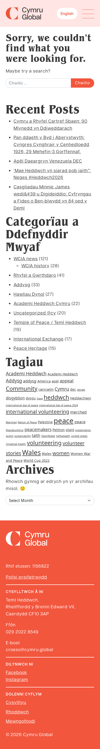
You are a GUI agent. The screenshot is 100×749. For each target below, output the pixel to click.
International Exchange (39, 339)
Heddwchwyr (80, 398)
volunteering (44, 443)
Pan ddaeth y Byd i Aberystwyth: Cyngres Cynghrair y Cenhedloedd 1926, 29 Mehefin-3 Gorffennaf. (51, 144)
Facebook (16, 672)
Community (21, 388)
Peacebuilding (15, 430)
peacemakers (38, 429)
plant (70, 429)
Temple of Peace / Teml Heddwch (50, 322)
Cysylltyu (16, 702)
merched (78, 412)
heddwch (56, 397)
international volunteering (37, 411)
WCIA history (35, 265)
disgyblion (15, 398)
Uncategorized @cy (35, 312)
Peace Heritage (30, 348)
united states (79, 436)
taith (36, 435)
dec (73, 389)
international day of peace (22, 405)
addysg (29, 381)
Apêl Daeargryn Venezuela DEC (48, 161)
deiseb (81, 389)
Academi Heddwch (26, 373)
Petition (58, 429)
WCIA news (26, 258)
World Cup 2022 (37, 460)
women (61, 453)
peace (64, 420)
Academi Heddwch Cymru (42, 303)
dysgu (31, 398)
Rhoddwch (17, 711)
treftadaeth (63, 436)
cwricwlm (46, 389)
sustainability (22, 436)
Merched (11, 422)
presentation (83, 430)
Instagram (17, 679)
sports (9, 436)
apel (55, 381)
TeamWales (48, 436)
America (44, 381)
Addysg (22, 284)
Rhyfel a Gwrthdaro (35, 275)
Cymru (62, 389)
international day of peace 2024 (58, 405)
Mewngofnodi (20, 721)
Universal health (16, 444)
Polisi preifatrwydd (26, 577)
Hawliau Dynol (29, 294)
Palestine (45, 422)
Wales (31, 452)
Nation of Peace (27, 422)
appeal (67, 381)
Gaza (40, 398)
